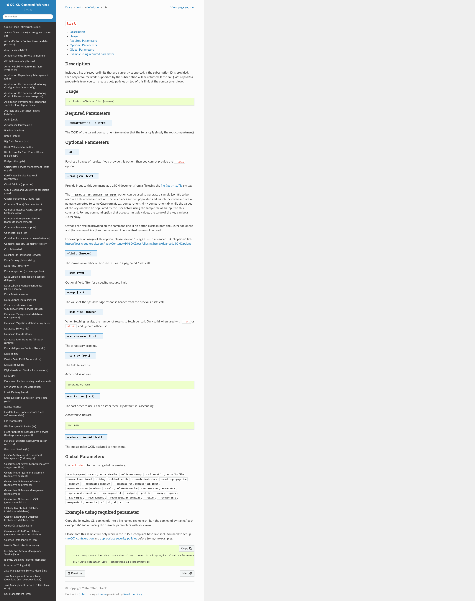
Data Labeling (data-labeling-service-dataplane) (24, 278)
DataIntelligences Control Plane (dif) (24, 348)
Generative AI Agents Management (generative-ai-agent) (24, 474)
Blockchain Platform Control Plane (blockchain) (23, 154)
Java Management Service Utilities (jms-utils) (27, 587)
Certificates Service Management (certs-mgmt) (27, 168)
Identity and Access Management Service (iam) (23, 553)
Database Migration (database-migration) (27, 323)
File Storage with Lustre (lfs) (20, 426)
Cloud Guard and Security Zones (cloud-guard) (27, 191)
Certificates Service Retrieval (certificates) (20, 177)
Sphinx (83, 594)
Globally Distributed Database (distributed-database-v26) (21, 518)
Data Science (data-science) (20, 300)
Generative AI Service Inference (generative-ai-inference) (22, 483)
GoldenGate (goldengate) (18, 525)
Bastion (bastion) (14, 130)
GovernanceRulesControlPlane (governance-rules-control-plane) (22, 533)
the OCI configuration (79, 538)
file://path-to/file (171, 185)
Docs (68, 7)
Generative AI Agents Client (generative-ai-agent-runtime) (27, 466)
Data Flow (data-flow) (16, 265)
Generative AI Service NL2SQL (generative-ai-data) (21, 501)
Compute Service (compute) (20, 227)
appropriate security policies (118, 538)
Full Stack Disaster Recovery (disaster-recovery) (26, 442)
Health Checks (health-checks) (21, 545)
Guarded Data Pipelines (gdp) (20, 540)
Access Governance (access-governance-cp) (27, 34)
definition (92, 7)
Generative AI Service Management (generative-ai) (24, 492)
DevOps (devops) (14, 364)
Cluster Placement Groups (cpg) (22, 198)
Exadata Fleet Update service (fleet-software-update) (24, 414)
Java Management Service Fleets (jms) (26, 570)
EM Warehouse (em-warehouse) (22, 386)
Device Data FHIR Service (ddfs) (22, 359)
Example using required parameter (92, 54)
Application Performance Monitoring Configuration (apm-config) (25, 86)
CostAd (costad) (13, 249)
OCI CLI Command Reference (29, 4)
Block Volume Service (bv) (19, 147)
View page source (182, 7)
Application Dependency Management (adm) (26, 77)
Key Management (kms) (17, 593)
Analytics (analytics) (15, 50)
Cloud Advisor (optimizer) (18, 184)
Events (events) (13, 406)
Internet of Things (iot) (17, 565)
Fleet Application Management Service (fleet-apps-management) (26, 434)
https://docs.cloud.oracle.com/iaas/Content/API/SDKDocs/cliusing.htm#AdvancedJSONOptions (128, 243)
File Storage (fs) (13, 421)
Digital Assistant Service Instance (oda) (26, 370)
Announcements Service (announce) (24, 55)
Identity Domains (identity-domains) (25, 559)
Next (185, 573)
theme (102, 594)
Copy (185, 548)
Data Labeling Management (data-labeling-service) (23, 287)
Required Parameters (83, 40)
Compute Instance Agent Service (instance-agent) (23, 211)
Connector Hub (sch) (16, 232)
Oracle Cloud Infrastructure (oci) (22, 27)
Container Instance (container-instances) (27, 238)
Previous (76, 573)
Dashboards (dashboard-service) (22, 255)
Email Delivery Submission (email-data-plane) (26, 399)
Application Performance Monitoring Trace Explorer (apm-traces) (25, 103)
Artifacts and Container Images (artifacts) (22, 112)
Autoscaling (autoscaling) (18, 125)
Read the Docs (132, 594)
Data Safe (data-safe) (16, 294)
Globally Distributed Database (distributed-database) (21, 510)
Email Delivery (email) (16, 392)
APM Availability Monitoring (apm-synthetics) (23, 68)
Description (77, 31)
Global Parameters (82, 49)
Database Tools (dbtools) (18, 334)
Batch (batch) (12, 136)
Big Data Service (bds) (16, 141)
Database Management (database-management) (23, 316)
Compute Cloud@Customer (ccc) (23, 204)
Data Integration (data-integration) (24, 271)
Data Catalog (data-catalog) (19, 260)
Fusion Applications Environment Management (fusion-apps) (23, 457)
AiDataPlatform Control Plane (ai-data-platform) (26, 43)
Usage (74, 36)
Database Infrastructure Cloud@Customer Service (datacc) (23, 307)
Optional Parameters (83, 45)
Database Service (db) (16, 328)
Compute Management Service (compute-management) (22, 220)
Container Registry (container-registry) (26, 243)
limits (79, 7)
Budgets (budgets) (14, 161)
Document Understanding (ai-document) (27, 381)
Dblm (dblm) (11, 353)
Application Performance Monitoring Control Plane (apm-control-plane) (25, 95)
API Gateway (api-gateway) (19, 61)
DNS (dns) (10, 376)
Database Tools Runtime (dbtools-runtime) (23, 341)
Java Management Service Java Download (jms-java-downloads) (22, 578)
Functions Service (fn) (16, 449)
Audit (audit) (11, 119)
